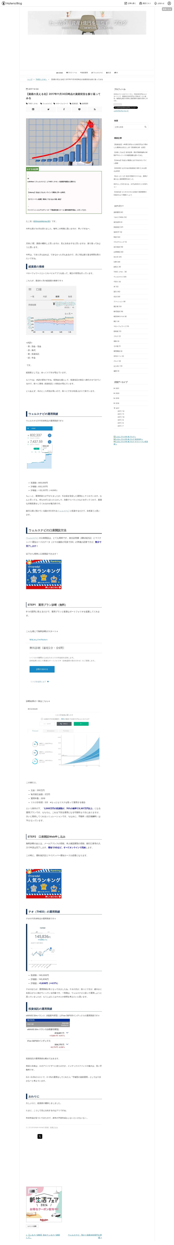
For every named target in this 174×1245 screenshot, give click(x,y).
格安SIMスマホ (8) (120, 316)
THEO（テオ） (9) (120, 272)
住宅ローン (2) (119, 356)
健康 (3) (116, 371)
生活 (109, 72)
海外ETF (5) (118, 232)
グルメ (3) (117, 361)
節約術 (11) (117, 331)
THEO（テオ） (33, 103)
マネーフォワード (62, 103)
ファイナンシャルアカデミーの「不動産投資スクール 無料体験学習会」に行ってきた (56, 210)
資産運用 (84, 72)
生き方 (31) (118, 257)
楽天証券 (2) (118, 222)
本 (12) (116, 287)
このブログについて (121, 111)
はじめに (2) (118, 366)
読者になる (167, 9)
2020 (117, 393)
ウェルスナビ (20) (120, 277)
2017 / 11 (121, 414)
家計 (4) (116, 321)
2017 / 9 (121, 420)
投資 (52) (117, 237)
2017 (117, 408)
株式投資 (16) (118, 311)
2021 (117, 388)
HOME (60, 73)
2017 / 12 (121, 411)
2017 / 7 (120, 426)
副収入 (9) (117, 267)
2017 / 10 (121, 417)
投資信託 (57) (118, 227)
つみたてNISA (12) (120, 217)
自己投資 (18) (118, 247)
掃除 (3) (116, 341)
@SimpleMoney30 (42, 221)
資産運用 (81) (118, 212)
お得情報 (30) (118, 252)
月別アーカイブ (120, 382)
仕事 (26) (117, 262)
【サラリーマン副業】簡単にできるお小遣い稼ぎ (44, 199)
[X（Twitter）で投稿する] (40, 1136)
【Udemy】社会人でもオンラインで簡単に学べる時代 (46, 192)
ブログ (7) (117, 336)
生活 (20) (117, 296)
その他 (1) (117, 346)
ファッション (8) (119, 301)
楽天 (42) (117, 291)
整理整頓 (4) (118, 351)
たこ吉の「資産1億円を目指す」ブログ (88, 22)
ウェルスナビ (98, 72)
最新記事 (118, 138)
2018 (117, 403)
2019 (117, 398)
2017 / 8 (121, 423)
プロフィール (72, 72)
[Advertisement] (87, 52)
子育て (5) (117, 282)
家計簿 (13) (118, 306)
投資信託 (75, 103)
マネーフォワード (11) (121, 326)
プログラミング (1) (120, 242)
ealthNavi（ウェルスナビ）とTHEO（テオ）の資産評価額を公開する (51, 182)
